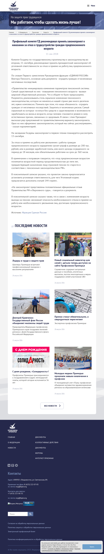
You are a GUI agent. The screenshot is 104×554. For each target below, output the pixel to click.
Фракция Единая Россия (34, 212)
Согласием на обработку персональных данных (60, 549)
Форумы (39, 453)
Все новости (50, 406)
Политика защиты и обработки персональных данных (29, 527)
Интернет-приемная (44, 458)
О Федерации (23, 32)
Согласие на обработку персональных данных (26, 523)
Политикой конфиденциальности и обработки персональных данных (61, 549)
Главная (11, 32)
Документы (40, 437)
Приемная (35, 32)
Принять (92, 547)
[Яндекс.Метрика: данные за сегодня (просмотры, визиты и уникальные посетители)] (15, 504)
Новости (46, 32)
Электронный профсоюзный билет (21, 531)
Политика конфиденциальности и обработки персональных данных (35, 539)
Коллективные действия (46, 442)
